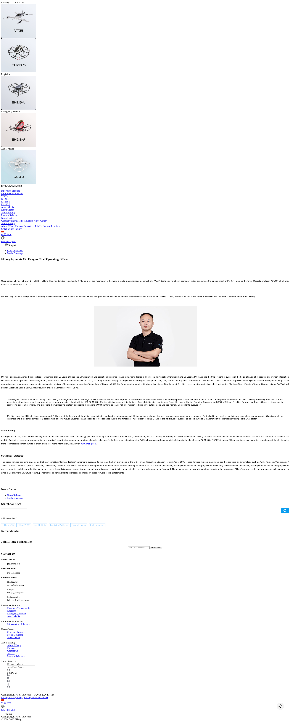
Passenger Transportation (19, 608)
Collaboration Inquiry (11, 229)
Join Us (38, 226)
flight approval (97, 525)
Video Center (40, 220)
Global (8, 241)
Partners (19, 226)
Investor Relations (9, 215)
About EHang (8, 212)
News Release (14, 495)
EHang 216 (8, 525)
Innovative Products (10, 190)
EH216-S (5, 199)
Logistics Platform (59, 525)
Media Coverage (25, 220)
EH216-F (5, 201)
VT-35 (4, 196)
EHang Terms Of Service (36, 697)
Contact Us (29, 226)
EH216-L (5, 204)
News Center (7, 210)
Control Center (79, 525)
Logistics (11, 611)
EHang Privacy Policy (12, 697)
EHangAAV (24, 525)
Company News (9, 220)
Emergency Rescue (16, 613)
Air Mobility (40, 525)
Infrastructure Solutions (12, 193)
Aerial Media (7, 207)
